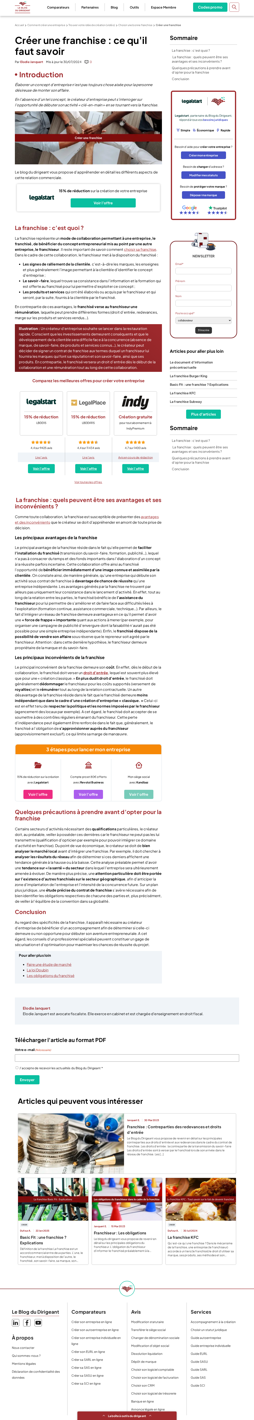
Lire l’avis (41, 457)
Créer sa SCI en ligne (86, 1383)
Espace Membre (163, 7)
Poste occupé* (184, 313)
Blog (114, 7)
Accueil (19, 25)
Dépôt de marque (143, 1361)
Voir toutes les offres (88, 482)
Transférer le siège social (148, 1330)
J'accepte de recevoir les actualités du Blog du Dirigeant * (61, 1068)
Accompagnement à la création (213, 1322)
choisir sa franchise (140, 249)
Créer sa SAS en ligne (86, 1367)
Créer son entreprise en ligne (91, 1322)
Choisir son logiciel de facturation (155, 1377)
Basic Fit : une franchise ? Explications (199, 384)
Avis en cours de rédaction (135, 457)
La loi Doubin (37, 970)
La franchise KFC (183, 393)
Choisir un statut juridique (209, 1330)
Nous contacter (23, 1347)
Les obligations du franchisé (50, 975)
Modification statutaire (147, 1322)
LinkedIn (15, 1322)
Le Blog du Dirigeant (22, 7)
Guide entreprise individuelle (211, 1345)
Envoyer (27, 1079)
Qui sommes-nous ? (26, 1355)
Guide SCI (198, 1385)
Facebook (27, 1322)
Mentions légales (24, 1363)
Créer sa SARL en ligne (87, 1359)
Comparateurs (58, 7)
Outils (134, 7)
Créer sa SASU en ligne (87, 1375)
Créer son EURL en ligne (88, 1351)
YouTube (38, 1322)
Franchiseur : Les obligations (120, 1232)
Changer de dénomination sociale (155, 1338)
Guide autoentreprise (206, 1338)
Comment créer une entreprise (46, 25)
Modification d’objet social (150, 1345)
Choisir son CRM (143, 1385)
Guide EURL (199, 1353)
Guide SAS (198, 1377)
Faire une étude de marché (49, 964)
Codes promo (210, 7)
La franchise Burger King (188, 376)
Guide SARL (199, 1369)
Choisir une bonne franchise (135, 25)
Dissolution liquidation (147, 1353)
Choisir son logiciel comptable (152, 1369)
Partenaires (90, 7)
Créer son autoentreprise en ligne (95, 1330)
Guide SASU (199, 1361)
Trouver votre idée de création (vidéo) (91, 25)
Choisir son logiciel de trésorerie (153, 1393)
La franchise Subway (186, 401)
